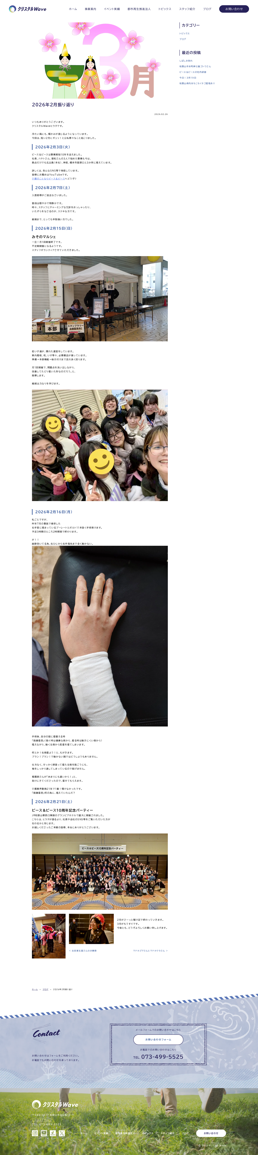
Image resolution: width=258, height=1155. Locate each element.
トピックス (165, 9)
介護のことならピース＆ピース (48, 179)
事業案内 (90, 9)
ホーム (73, 9)
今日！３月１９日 (187, 78)
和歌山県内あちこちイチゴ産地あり (197, 83)
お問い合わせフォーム (158, 1039)
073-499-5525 (162, 1056)
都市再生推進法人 (139, 9)
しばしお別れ (186, 61)
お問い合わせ (234, 9)
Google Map (42, 1120)
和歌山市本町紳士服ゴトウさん (195, 66)
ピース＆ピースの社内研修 (192, 72)
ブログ (207, 9)
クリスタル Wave (217, 1146)
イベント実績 (112, 9)
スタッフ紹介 (187, 9)
